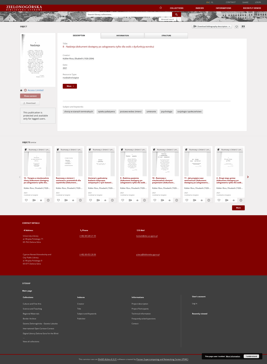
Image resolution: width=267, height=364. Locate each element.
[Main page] (160, 8)
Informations (223, 8)
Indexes (200, 8)
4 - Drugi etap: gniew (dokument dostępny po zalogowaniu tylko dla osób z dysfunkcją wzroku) (229, 180)
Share (245, 2)
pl (212, 2)
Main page (27, 290)
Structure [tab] (166, 35)
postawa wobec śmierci (130, 111)
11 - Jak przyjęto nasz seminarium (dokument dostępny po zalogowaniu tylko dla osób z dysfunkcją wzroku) (196, 180)
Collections (177, 8)
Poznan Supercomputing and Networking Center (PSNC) (162, 359)
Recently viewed (252, 8)
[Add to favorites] (236, 26)
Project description (140, 303)
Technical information (141, 313)
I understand (251, 356)
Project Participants (140, 308)
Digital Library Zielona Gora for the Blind (40, 333)
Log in (194, 303)
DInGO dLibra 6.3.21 (107, 359)
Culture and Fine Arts (32, 303)
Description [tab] (79, 35)
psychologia (166, 111)
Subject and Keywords (86, 313)
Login (258, 2)
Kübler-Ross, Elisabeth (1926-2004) (78, 58)
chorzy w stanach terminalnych (78, 111)
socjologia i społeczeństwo (189, 111)
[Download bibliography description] (33, 200)
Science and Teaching (32, 308)
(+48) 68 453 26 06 (88, 254)
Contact (135, 323)
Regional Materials (31, 313)
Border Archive (29, 318)
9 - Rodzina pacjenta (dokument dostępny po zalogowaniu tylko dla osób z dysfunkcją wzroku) (133, 180)
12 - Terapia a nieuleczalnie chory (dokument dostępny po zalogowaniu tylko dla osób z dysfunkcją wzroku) (36, 180)
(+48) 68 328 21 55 (88, 236)
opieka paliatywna (106, 111)
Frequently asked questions (144, 318)
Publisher (81, 318)
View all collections (31, 341)
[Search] (176, 14)
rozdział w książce (71, 77)
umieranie (151, 111)
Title (79, 308)
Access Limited (35, 90)
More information (233, 356)
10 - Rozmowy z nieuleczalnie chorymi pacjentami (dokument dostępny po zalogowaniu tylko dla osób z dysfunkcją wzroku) (164, 180)
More (238, 207)
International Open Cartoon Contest (38, 328)
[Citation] (243, 26)
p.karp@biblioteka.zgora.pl (148, 254)
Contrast (231, 2)
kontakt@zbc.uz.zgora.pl (147, 236)
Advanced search (167, 19)
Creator (80, 303)
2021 (65, 68)
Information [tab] (122, 35)
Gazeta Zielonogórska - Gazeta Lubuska (40, 323)
